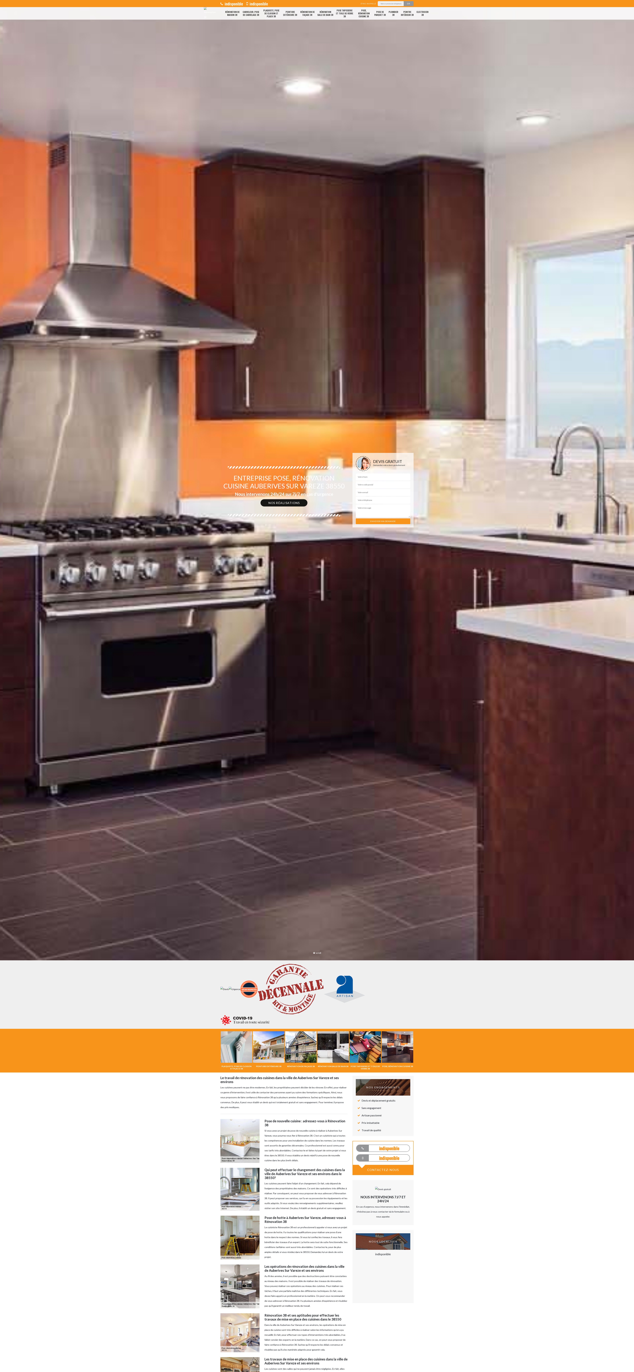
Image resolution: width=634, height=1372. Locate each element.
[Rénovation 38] (210, 13)
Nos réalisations (284, 503)
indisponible (233, 4)
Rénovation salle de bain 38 (325, 13)
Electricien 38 (422, 13)
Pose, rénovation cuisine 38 (364, 13)
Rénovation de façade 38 (307, 13)
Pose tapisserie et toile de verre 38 (344, 13)
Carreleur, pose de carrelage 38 (251, 13)
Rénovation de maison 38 (232, 13)
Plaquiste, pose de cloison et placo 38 (271, 13)
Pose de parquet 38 (380, 13)
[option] (317, 549)
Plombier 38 (393, 13)
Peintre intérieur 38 (407, 13)
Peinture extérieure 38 (290, 13)
